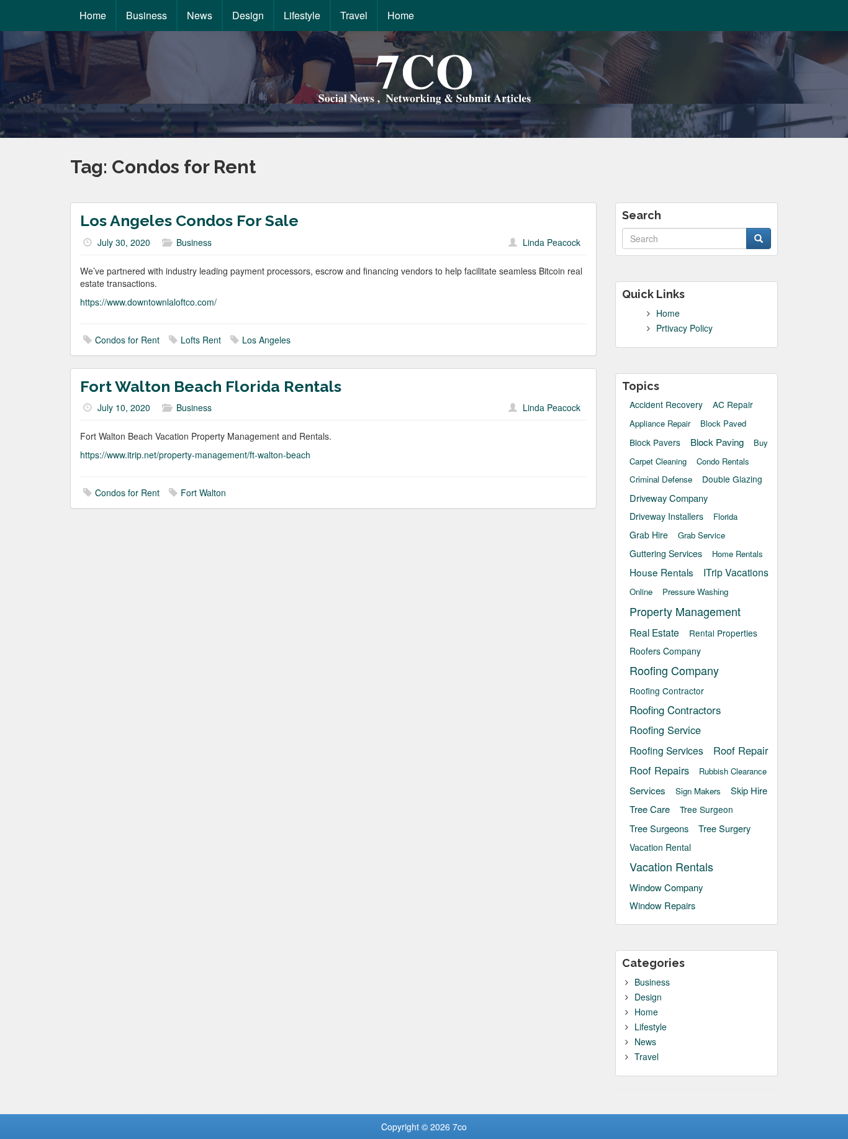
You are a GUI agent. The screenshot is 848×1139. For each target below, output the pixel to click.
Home (92, 15)
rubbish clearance (733, 771)
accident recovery (666, 405)
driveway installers (666, 516)
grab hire (648, 535)
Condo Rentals (723, 461)
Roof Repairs (659, 770)
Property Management (685, 611)
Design (248, 15)
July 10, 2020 (123, 407)
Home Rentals (737, 554)
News (199, 15)
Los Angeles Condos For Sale (189, 220)
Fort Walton (203, 492)
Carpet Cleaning (658, 461)
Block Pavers (654, 442)
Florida (725, 516)
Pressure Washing (695, 591)
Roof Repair (740, 750)
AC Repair (733, 405)
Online (640, 591)
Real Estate (654, 632)
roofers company (665, 651)
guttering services (665, 553)
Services (647, 790)
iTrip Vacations (736, 572)
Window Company (666, 887)
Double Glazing (732, 479)
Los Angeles (266, 340)
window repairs (662, 905)
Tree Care (649, 808)
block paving (717, 441)
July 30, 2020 (123, 242)
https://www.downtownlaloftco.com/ (148, 302)
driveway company (668, 497)
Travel (354, 15)
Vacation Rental (660, 847)
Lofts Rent (201, 340)
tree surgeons (658, 828)
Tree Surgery (724, 828)
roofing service (665, 730)
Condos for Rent (127, 340)
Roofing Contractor (666, 691)
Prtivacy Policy (684, 328)
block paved (723, 423)
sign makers (698, 791)
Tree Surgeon (706, 809)
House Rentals (661, 572)
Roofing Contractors (675, 709)
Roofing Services (666, 750)
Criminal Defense (660, 479)
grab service (701, 535)
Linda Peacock (551, 242)
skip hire (749, 790)
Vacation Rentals (671, 866)
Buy (761, 442)
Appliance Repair (659, 423)
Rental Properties (723, 633)
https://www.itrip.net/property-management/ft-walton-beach (195, 454)
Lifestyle (302, 15)
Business (146, 15)
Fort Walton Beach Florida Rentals (210, 386)
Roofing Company (674, 670)
